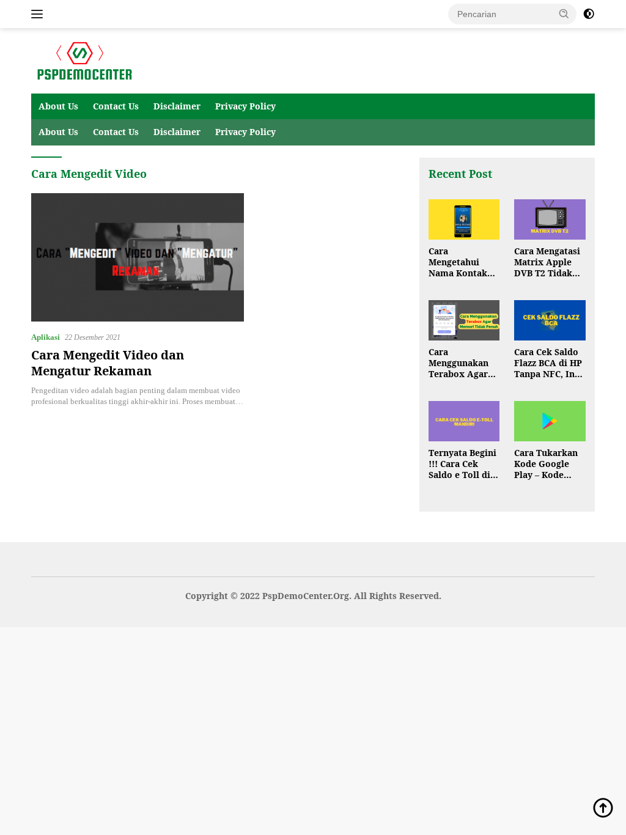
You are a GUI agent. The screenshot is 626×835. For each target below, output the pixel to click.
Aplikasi (45, 337)
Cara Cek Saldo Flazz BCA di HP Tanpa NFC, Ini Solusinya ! (548, 363)
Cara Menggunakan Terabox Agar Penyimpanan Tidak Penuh (458, 363)
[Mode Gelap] (589, 14)
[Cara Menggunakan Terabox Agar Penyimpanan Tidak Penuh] (464, 320)
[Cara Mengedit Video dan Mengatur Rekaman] (137, 257)
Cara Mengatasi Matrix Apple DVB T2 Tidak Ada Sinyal (547, 262)
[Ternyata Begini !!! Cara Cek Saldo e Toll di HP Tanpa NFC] (464, 421)
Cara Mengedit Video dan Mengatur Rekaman (107, 363)
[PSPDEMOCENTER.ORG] (83, 60)
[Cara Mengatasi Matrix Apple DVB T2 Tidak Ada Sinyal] (550, 219)
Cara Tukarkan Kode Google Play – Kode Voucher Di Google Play (546, 464)
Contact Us (116, 106)
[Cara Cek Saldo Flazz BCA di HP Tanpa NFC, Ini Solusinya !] (550, 320)
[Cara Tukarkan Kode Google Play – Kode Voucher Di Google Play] (550, 421)
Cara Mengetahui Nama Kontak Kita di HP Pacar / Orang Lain (463, 262)
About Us (58, 106)
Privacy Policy (245, 106)
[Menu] (39, 14)
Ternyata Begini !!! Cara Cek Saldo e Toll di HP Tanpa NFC (462, 464)
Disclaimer (177, 106)
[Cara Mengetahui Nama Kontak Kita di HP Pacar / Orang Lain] (464, 219)
